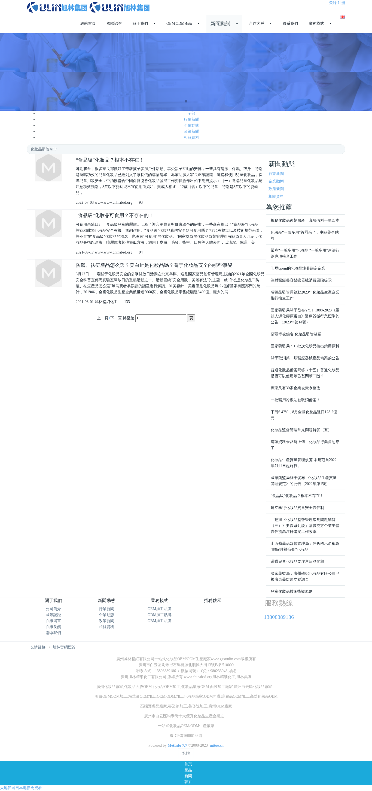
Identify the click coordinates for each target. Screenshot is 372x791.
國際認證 (53, 615)
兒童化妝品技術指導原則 (292, 591)
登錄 (333, 3)
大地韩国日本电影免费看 (21, 788)
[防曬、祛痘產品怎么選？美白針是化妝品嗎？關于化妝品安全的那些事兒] (48, 273)
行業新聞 (191, 120)
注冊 (341, 3)
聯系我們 (53, 633)
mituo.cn (217, 745)
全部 (191, 114)
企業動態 (191, 125)
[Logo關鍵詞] (88, 7)
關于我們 (53, 600)
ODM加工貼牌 (160, 615)
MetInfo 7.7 (177, 745)
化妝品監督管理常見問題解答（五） (301, 430)
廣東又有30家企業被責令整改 (295, 388)
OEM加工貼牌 (159, 609)
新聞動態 (106, 600)
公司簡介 (53, 609)
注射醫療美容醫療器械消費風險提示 (301, 280)
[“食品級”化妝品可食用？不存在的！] (48, 223)
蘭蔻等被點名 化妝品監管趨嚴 (296, 334)
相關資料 (191, 137)
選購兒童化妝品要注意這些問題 (297, 562)
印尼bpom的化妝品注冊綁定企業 (298, 268)
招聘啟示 (212, 600)
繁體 (186, 753)
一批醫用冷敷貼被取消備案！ (295, 400)
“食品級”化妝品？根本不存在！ (297, 496)
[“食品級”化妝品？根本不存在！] (48, 167)
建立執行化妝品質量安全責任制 (297, 508)
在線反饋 (53, 627)
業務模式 (159, 600)
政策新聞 (191, 131)
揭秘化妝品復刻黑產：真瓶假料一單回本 (305, 220)
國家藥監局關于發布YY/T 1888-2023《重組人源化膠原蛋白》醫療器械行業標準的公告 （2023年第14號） (305, 316)
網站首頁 (88, 23)
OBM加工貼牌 (159, 621)
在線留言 (53, 621)
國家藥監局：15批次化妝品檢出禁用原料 (305, 346)
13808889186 (279, 617)
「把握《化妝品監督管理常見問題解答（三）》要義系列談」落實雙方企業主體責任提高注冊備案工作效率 (305, 526)
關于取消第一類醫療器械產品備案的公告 (305, 358)
